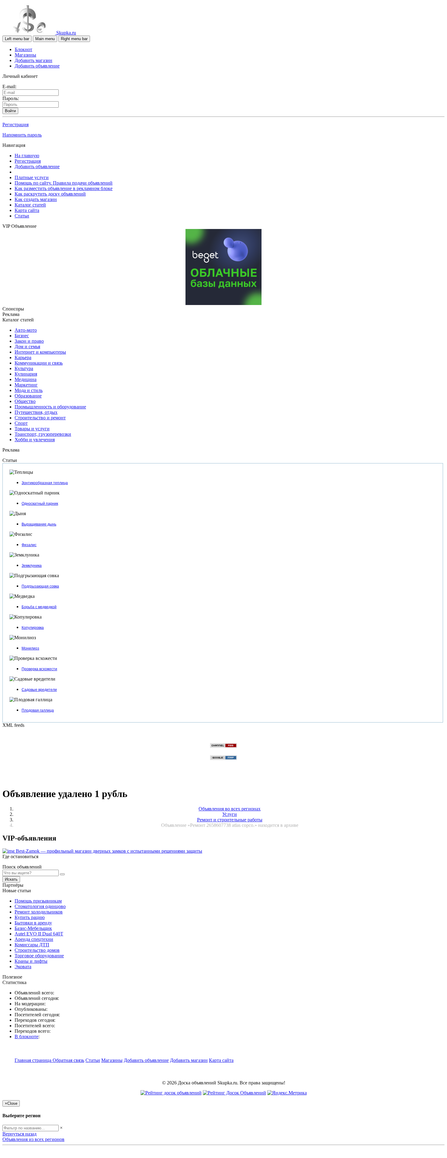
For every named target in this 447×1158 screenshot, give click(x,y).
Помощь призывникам (38, 900)
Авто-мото (26, 330)
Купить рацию (30, 917)
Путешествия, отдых (36, 412)
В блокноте (26, 1036)
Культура (24, 368)
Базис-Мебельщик (33, 928)
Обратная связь (68, 1060)
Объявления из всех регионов (33, 1139)
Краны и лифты (31, 961)
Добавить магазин (33, 60)
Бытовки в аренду (33, 922)
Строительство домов (37, 950)
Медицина (25, 379)
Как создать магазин (36, 199)
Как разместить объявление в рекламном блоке (64, 188)
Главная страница (34, 1060)
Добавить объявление (37, 65)
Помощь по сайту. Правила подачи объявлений (64, 182)
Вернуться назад (19, 1133)
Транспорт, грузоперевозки (43, 434)
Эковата (23, 966)
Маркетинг (26, 384)
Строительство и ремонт (40, 417)
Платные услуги (32, 177)
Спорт (21, 423)
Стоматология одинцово (40, 906)
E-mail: (9, 86)
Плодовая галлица (38, 710)
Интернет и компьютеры (40, 352)
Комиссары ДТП (32, 944)
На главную (27, 155)
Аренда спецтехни (34, 939)
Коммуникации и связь (39, 363)
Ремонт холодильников (39, 911)
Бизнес (22, 335)
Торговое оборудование (39, 955)
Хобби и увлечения (35, 439)
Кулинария (26, 373)
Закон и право (29, 341)
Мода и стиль (29, 390)
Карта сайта (27, 210)
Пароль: (10, 98)
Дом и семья (27, 346)
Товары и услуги (32, 428)
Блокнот (23, 49)
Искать (11, 879)
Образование (28, 395)
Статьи (22, 215)
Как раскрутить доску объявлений (50, 193)
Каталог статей (30, 204)
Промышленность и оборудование (50, 406)
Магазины (25, 54)
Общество (25, 401)
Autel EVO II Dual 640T (39, 933)
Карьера (23, 357)
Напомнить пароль (22, 134)
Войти (10, 111)
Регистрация (15, 124)
